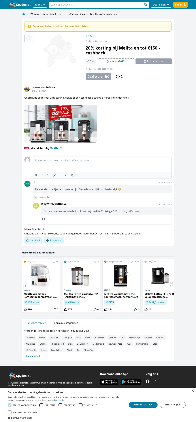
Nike (78, 337)
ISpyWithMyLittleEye (53, 204)
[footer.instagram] (154, 381)
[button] (66, 418)
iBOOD (107, 290)
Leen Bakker (56, 350)
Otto (155, 343)
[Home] (23, 14)
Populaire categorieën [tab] (65, 323)
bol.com (27, 290)
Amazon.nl (54, 337)
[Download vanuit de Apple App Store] (109, 382)
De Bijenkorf (82, 343)
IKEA (70, 343)
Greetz (44, 350)
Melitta (89, 36)
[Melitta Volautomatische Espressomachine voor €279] (121, 286)
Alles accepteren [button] (143, 404)
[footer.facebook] (147, 381)
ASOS (129, 343)
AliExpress (30, 343)
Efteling (43, 343)
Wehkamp (99, 337)
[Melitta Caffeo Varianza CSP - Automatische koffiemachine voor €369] (81, 286)
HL (34, 182)
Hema (42, 337)
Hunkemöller (142, 343)
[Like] (25, 309)
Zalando (112, 337)
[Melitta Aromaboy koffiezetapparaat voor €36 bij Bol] (41, 286)
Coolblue (160, 337)
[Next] (170, 286)
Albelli (69, 350)
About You (89, 350)
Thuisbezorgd (57, 343)
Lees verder (59, 400)
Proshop (67, 290)
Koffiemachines (76, 14)
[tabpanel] (98, 342)
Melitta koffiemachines (103, 14)
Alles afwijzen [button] (173, 404)
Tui (78, 350)
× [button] (192, 391)
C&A (122, 337)
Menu (38, 4)
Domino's (30, 337)
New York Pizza (115, 343)
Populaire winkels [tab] (36, 323)
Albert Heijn (134, 337)
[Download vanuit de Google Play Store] (131, 382)
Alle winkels (32, 356)
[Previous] (25, 286)
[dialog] (98, 405)
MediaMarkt (98, 343)
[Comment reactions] (35, 197)
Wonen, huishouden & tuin (46, 14)
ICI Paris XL (31, 350)
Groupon (68, 337)
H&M (87, 337)
